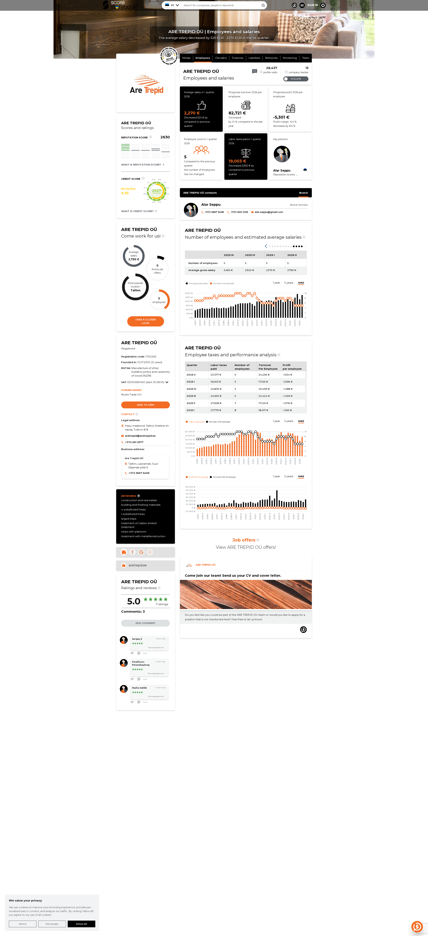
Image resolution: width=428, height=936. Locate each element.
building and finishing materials (140, 504)
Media (186, 57)
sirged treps (128, 518)
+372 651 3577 (134, 442)
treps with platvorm (133, 531)
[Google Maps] (123, 427)
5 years (288, 282)
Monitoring (290, 57)
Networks (271, 57)
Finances (237, 57)
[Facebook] (132, 552)
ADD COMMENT (145, 623)
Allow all (81, 923)
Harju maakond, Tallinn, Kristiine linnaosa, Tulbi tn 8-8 (147, 427)
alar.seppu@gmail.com (269, 212)
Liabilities (254, 57)
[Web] (124, 552)
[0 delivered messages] (254, 71)
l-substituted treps (133, 514)
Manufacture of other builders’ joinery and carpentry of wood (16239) (150, 371)
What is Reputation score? (141, 164)
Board (303, 192)
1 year (276, 282)
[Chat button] (294, 5)
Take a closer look (145, 321)
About (22, 923)
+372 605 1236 (239, 212)
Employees (203, 57)
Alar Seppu (281, 170)
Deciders (221, 57)
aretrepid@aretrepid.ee (140, 435)
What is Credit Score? (137, 211)
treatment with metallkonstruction (143, 536)
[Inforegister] (149, 552)
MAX (301, 282)
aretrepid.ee (138, 565)
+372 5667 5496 (139, 473)
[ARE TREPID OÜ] (145, 106)
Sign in (312, 5)
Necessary (52, 923)
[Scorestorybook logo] (120, 5)
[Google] (141, 552)
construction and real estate (139, 500)
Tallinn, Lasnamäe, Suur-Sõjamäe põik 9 (143, 465)
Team (305, 57)
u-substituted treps (133, 509)
